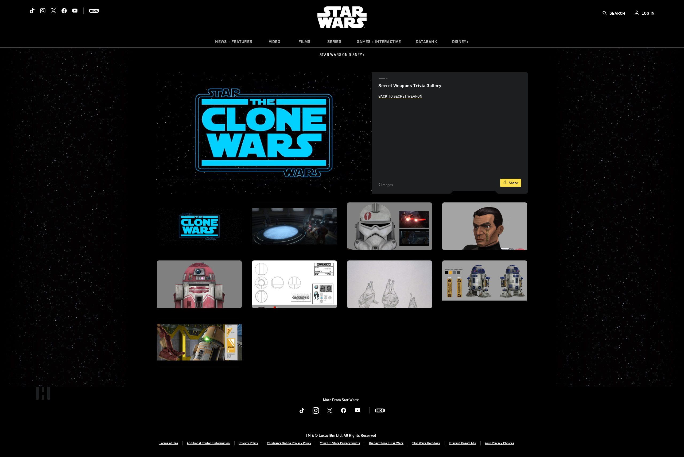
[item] (233, 43)
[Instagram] (42, 10)
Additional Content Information (208, 443)
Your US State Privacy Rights (340, 443)
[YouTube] (74, 10)
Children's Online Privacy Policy (289, 443)
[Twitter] (53, 10)
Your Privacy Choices (499, 443)
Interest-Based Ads (462, 443)
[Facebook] (64, 10)
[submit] (604, 13)
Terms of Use (168, 443)
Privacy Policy (248, 443)
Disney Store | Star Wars (386, 443)
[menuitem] (274, 43)
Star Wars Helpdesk (426, 443)
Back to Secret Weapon (400, 96)
